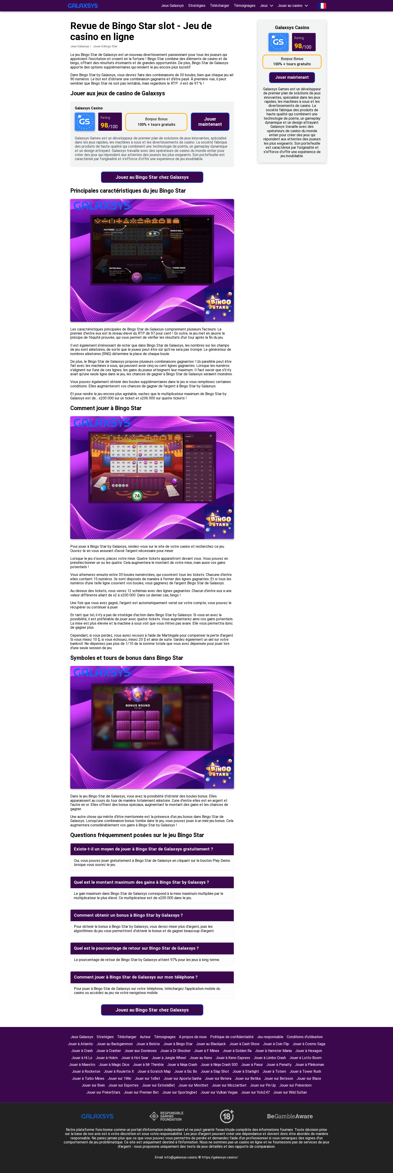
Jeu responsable (270, 1037)
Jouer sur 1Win (119, 1078)
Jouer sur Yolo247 (255, 1092)
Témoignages (244, 5)
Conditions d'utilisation (305, 1037)
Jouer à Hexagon (308, 1051)
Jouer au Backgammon (115, 1044)
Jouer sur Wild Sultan (290, 1092)
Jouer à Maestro (82, 1064)
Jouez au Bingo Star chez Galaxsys (152, 177)
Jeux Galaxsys (172, 5)
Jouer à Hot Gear (134, 1058)
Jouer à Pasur (252, 1064)
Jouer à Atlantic (80, 1044)
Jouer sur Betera (218, 1078)
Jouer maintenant (210, 121)
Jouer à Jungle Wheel (169, 1058)
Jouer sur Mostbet (193, 1085)
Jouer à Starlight (245, 1071)
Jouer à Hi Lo (81, 1058)
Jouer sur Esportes (123, 1085)
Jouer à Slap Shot (215, 1071)
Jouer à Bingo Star (178, 1044)
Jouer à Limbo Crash (270, 1058)
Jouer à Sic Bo (185, 1071)
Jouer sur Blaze (309, 1078)
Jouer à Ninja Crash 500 (219, 1064)
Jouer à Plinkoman (309, 1064)
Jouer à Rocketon (86, 1071)
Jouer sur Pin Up (263, 1085)
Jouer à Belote (148, 1044)
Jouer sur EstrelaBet (158, 1085)
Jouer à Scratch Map (154, 1071)
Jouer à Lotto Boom (305, 1058)
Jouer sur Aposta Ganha (182, 1078)
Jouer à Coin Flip (276, 1044)
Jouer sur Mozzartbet (229, 1085)
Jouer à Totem (274, 1071)
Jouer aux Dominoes (140, 1051)
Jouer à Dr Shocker (175, 1051)
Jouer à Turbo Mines (88, 1078)
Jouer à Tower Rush (305, 1071)
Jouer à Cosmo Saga (308, 1044)
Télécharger (219, 5)
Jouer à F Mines (206, 1051)
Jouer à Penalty (279, 1064)
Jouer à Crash (82, 1051)
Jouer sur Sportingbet (179, 1092)
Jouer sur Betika (248, 1078)
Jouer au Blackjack (211, 1044)
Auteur (145, 1037)
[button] (266, 6)
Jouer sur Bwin (93, 1085)
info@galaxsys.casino (181, 1157)
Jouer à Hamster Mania (273, 1051)
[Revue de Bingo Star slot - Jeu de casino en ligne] (83, 5)
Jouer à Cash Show (244, 1044)
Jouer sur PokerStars (103, 1092)
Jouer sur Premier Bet (141, 1092)
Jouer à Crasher (108, 1051)
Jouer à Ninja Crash (182, 1064)
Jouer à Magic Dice (114, 1064)
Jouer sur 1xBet (147, 1078)
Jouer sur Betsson (278, 1078)
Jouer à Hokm (107, 1058)
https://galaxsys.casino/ (220, 1157)
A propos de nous (193, 1037)
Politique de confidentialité (232, 1037)
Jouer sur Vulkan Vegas (219, 1092)
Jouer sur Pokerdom (295, 1085)
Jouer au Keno (200, 1058)
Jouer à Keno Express (233, 1058)
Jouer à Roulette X (119, 1071)
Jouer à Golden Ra (237, 1051)
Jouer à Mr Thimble (148, 1064)
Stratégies (196, 5)
